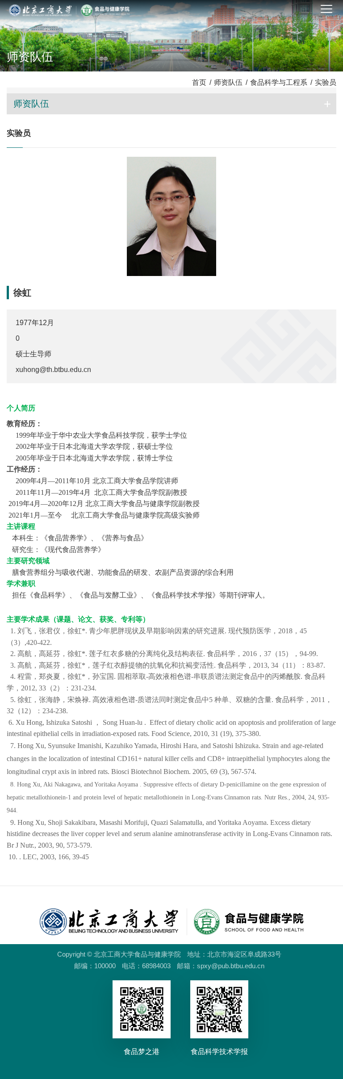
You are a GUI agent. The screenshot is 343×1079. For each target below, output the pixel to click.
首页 (199, 82)
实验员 (325, 82)
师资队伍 (228, 82)
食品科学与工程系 (278, 82)
